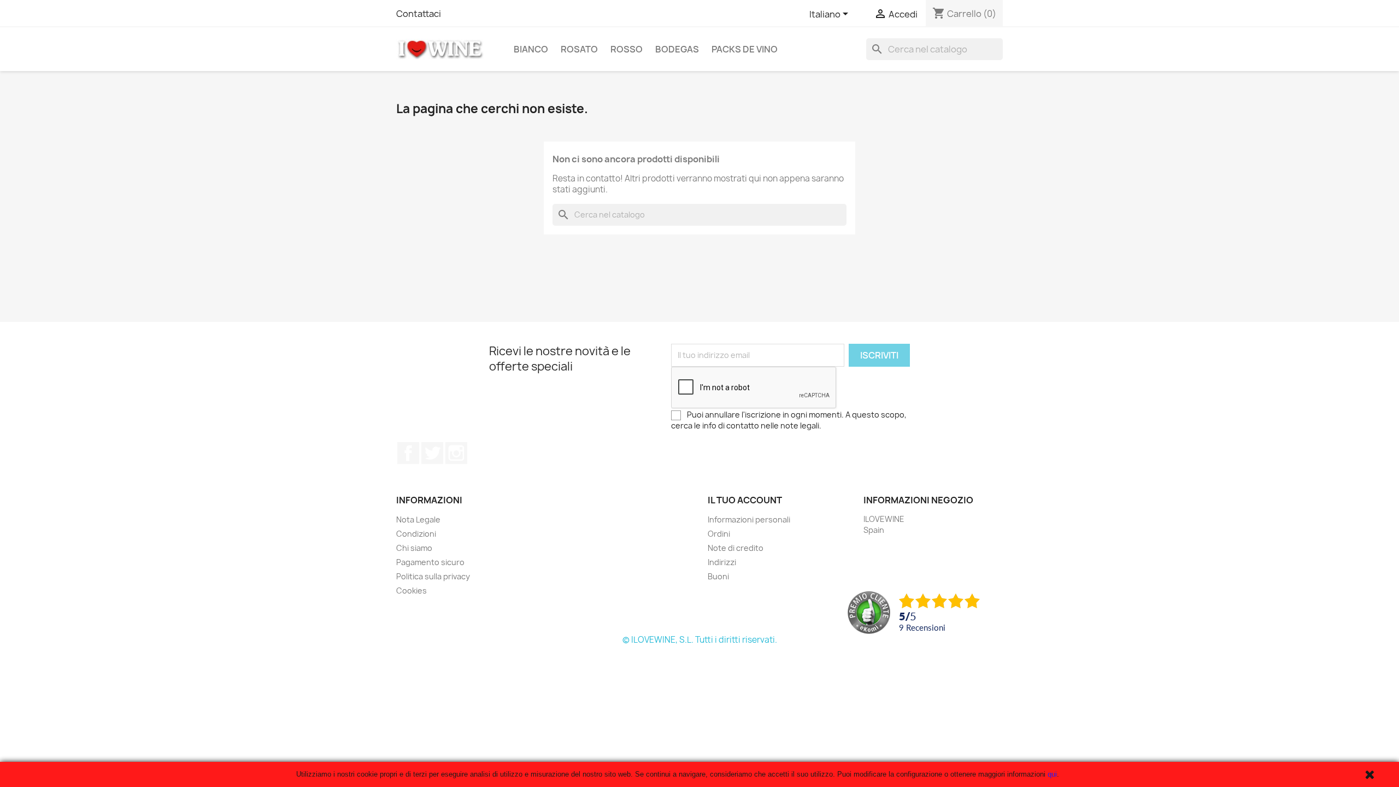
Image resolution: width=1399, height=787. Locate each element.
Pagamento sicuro (430, 562)
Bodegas (677, 49)
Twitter (432, 453)
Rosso (626, 49)
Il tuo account (745, 500)
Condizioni (416, 533)
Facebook (408, 453)
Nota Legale (418, 519)
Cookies (411, 590)
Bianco (531, 49)
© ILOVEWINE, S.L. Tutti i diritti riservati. (699, 639)
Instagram (456, 453)
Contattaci (418, 14)
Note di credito (735, 548)
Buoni (718, 576)
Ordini (719, 533)
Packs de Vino (745, 49)
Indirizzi (722, 562)
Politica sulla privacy (433, 576)
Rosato (579, 49)
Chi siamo (414, 548)
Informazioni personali (749, 519)
